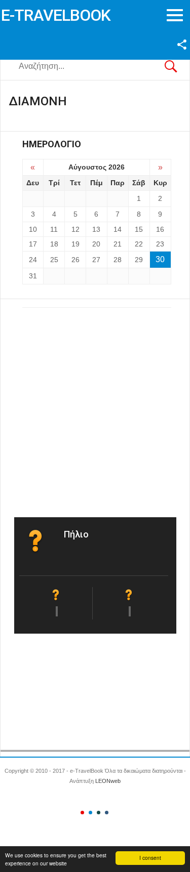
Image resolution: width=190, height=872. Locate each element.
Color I (82, 812)
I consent (150, 857)
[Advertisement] (95, 407)
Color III (98, 812)
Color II (90, 812)
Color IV (106, 812)
